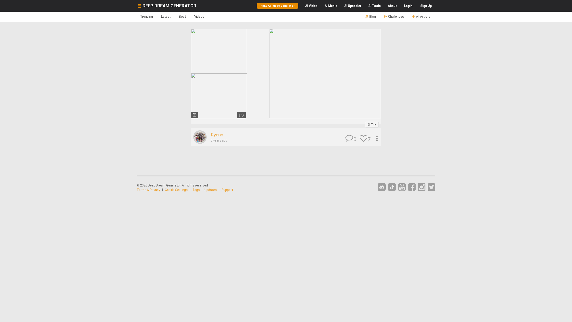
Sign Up (426, 6)
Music (331, 6)
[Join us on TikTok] (392, 187)
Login (408, 6)
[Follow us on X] (431, 187)
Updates (210, 190)
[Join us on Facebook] (412, 187)
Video (311, 6)
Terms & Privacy (148, 190)
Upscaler (352, 6)
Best (182, 17)
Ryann (217, 135)
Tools (374, 6)
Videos (199, 17)
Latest (166, 17)
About (392, 6)
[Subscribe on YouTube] (402, 187)
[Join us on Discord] (382, 187)
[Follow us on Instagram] (421, 187)
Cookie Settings (176, 190)
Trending (146, 17)
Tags (196, 190)
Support (227, 190)
